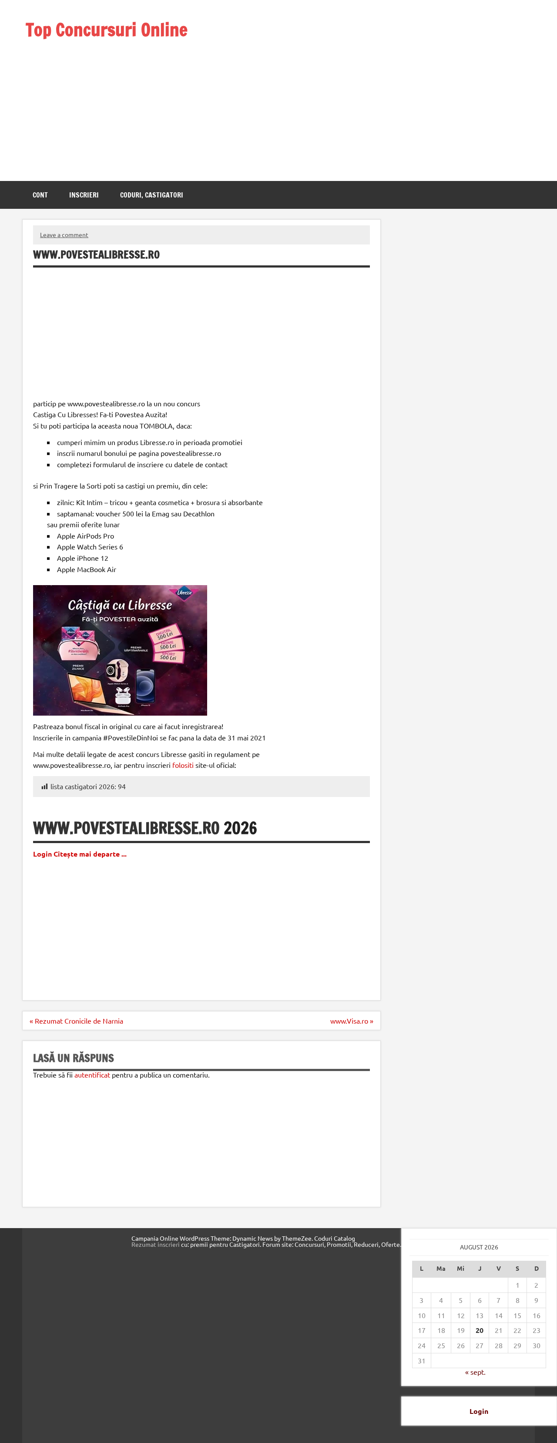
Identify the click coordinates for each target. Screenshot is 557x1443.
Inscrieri (84, 195)
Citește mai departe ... (90, 853)
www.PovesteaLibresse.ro (126, 828)
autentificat (92, 1074)
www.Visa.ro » (351, 1020)
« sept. (475, 1371)
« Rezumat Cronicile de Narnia (76, 1020)
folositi (183, 764)
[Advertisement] (118, 99)
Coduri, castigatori (151, 195)
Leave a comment (64, 234)
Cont (40, 195)
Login (479, 1411)
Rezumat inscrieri (155, 1244)
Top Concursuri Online (107, 29)
